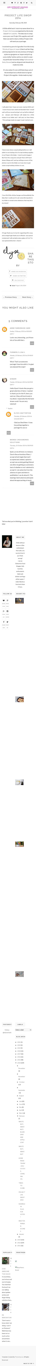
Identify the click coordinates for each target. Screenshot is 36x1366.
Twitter (7, 626)
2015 (19, 1060)
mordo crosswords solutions (19, 441)
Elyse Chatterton (22, 413)
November (21, 1076)
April (20, 1110)
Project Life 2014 (20, 285)
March (21, 1113)
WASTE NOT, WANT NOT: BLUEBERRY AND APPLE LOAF (21, 1132)
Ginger (13, 379)
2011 (19, 1245)
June (20, 1104)
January (21, 1234)
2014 (19, 1063)
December (21, 1068)
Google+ (3, 616)
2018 (19, 1051)
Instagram (7, 616)
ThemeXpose (19, 1357)
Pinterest (7, 605)
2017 (19, 1054)
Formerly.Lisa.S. (17, 352)
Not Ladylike (12, 33)
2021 (19, 1042)
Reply (32, 343)
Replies (10, 408)
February (22, 1116)
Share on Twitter (19, 276)
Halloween (27, 59)
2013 (19, 1240)
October (21, 1082)
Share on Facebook (18, 271)
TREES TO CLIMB (21, 1185)
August (21, 1096)
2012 (19, 1242)
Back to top (28, 1363)
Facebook (3, 626)
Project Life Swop (9, 31)
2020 (19, 1045)
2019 (19, 1048)
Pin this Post (19, 280)
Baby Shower (6, 62)
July (20, 1101)
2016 (19, 1057)
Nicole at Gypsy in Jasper (11, 49)
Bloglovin (3, 605)
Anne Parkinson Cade (20, 328)
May (20, 1107)
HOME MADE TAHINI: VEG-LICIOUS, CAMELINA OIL (22, 1168)
